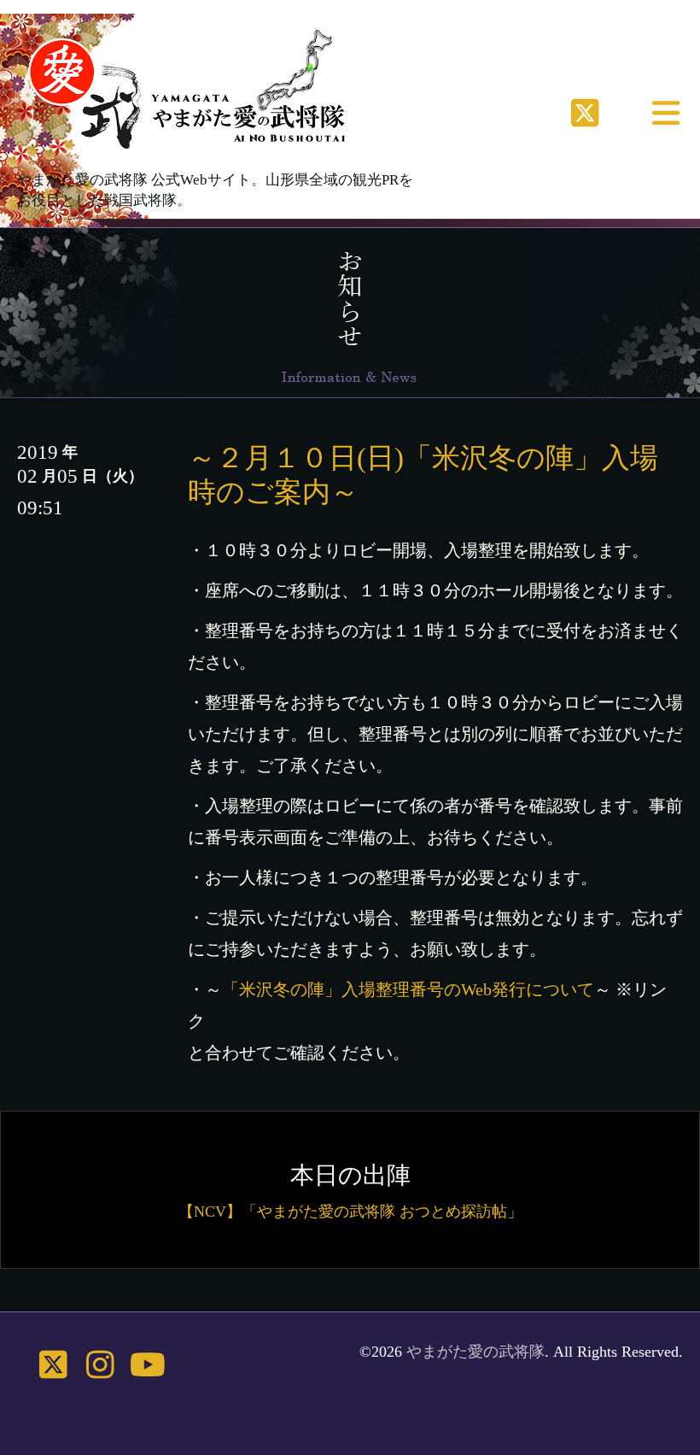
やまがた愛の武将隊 (475, 1351)
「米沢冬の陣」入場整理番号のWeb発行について (408, 989)
